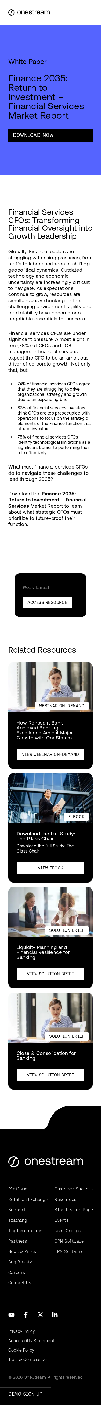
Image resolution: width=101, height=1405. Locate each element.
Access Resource (47, 602)
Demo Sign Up (25, 1394)
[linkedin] (55, 1315)
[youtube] (11, 1315)
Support (17, 1209)
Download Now (33, 135)
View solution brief (50, 973)
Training (17, 1220)
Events (61, 1220)
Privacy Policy (21, 1331)
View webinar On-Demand (50, 754)
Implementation (25, 1230)
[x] (40, 1315)
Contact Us (19, 1282)
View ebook (50, 868)
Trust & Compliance (27, 1359)
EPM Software (69, 1251)
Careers (16, 1272)
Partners (17, 1241)
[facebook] (26, 1315)
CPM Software (69, 1241)
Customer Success (74, 1189)
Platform (17, 1189)
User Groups (68, 1230)
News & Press (22, 1251)
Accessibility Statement (31, 1340)
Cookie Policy (21, 1350)
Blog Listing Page (74, 1209)
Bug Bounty (20, 1262)
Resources (65, 1199)
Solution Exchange (27, 1199)
